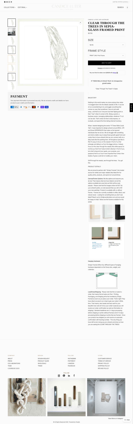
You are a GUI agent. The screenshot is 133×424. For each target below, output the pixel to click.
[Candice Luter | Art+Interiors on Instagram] (9, 2)
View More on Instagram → (116, 418)
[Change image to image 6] (12, 68)
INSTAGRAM (72, 358)
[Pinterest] (64, 375)
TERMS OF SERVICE (104, 361)
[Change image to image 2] (12, 32)
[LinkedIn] (69, 375)
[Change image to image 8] (12, 86)
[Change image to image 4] (12, 50)
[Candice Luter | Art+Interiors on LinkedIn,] (11, 2)
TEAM (10, 366)
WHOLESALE (42, 363)
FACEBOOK (71, 366)
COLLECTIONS (9, 7)
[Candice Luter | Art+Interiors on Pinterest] (7, 2)
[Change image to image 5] (12, 59)
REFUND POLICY (103, 368)
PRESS (10, 361)
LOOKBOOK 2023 (13, 368)
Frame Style (97, 50)
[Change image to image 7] (12, 77)
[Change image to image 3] (12, 41)
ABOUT (10, 358)
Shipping (100, 68)
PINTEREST (71, 361)
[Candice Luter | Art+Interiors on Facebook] (5, 2)
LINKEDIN (71, 363)
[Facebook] (74, 375)
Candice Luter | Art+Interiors (98, 19)
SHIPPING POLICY (104, 366)
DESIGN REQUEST (44, 358)
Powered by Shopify (74, 422)
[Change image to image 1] (12, 23)
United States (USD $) (120, 2)
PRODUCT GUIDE (43, 361)
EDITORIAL (22, 7)
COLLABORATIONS (14, 363)
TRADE (40, 366)
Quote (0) (131, 108)
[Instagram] (59, 375)
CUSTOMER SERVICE (105, 358)
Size (91, 40)
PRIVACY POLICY (103, 363)
